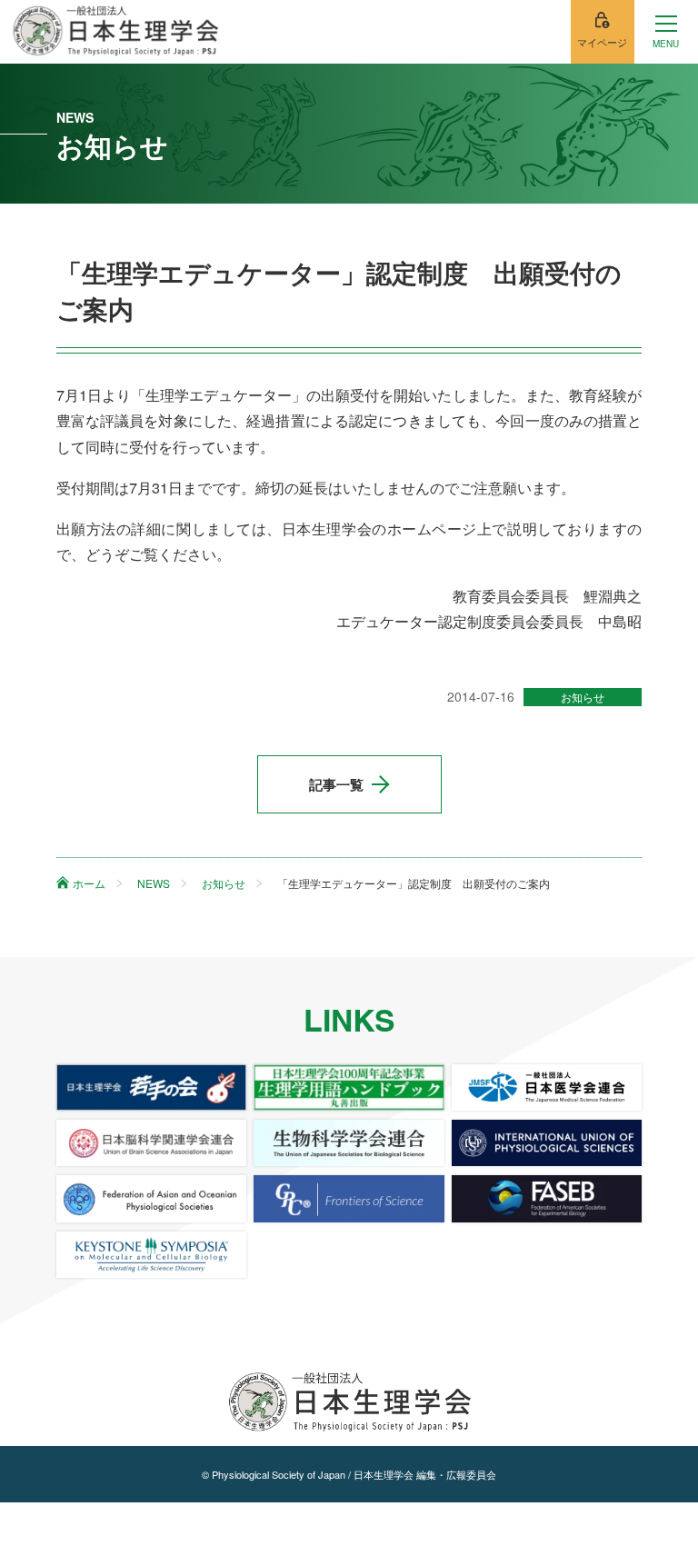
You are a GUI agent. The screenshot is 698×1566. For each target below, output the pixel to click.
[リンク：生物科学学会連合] (349, 1143)
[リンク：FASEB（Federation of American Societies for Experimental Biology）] (547, 1198)
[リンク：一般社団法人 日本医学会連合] (547, 1087)
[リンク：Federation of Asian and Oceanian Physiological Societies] (151, 1198)
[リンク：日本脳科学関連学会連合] (151, 1143)
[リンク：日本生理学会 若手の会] (151, 1087)
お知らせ (582, 696)
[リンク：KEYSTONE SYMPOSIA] (151, 1255)
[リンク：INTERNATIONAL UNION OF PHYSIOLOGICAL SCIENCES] (547, 1143)
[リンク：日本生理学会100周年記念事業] (349, 1087)
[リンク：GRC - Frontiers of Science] (349, 1198)
